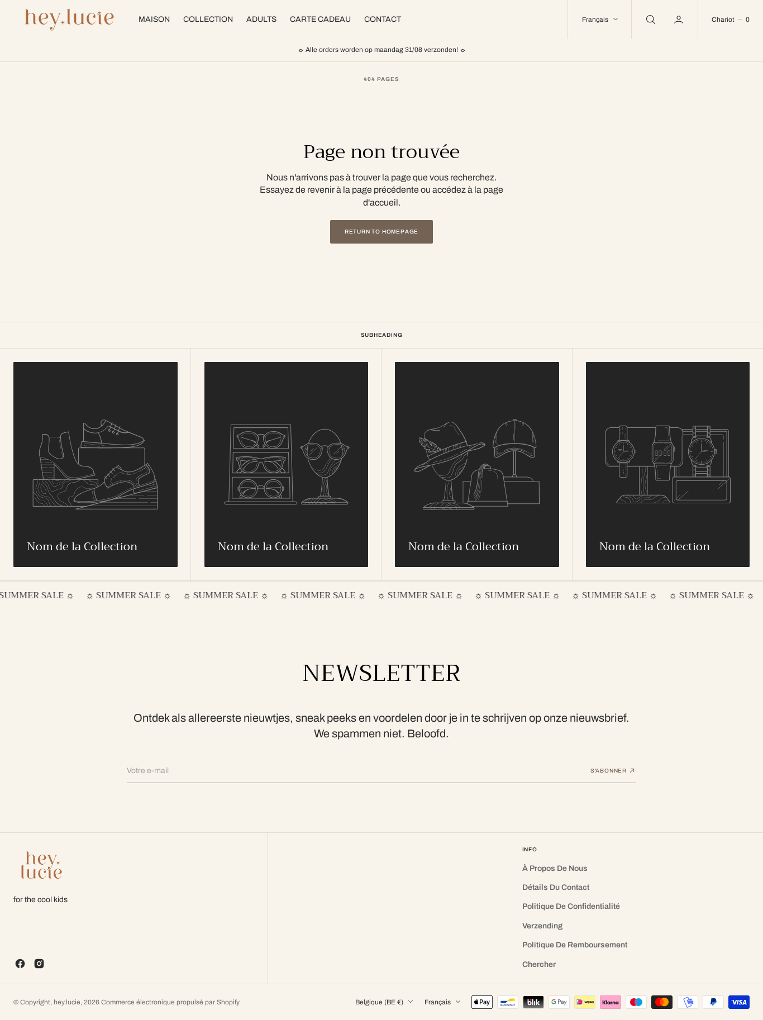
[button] (680, 19)
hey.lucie (67, 1002)
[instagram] (39, 963)
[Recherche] (649, 19)
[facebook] (20, 963)
